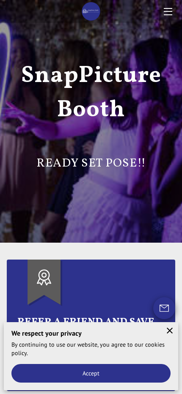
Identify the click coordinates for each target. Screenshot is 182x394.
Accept (91, 373)
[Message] (164, 308)
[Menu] (167, 12)
